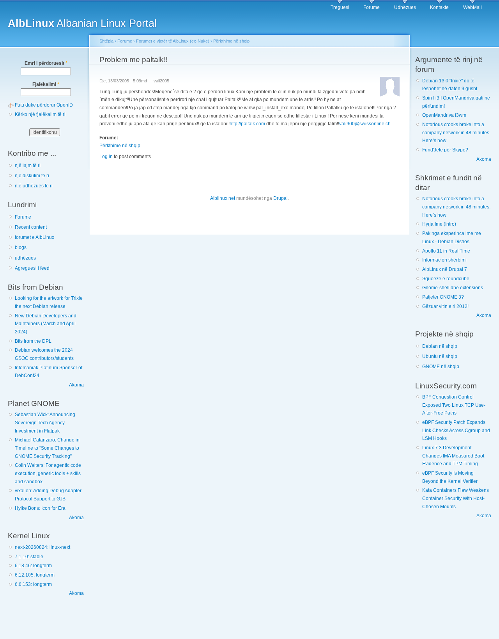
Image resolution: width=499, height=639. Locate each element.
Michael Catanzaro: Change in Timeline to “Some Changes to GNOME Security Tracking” (47, 448)
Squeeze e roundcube (445, 278)
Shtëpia (106, 41)
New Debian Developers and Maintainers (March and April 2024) (45, 324)
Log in (106, 156)
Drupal (280, 198)
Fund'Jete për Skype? (445, 150)
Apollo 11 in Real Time (446, 251)
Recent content (31, 227)
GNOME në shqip (440, 366)
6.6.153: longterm (33, 584)
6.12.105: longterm (35, 575)
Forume (371, 7)
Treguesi (340, 7)
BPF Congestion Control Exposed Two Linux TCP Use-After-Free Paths (453, 405)
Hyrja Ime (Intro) (439, 224)
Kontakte (439, 7)
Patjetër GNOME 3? (443, 297)
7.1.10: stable (29, 556)
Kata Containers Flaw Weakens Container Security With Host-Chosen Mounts (455, 498)
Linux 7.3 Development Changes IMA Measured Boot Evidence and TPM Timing (453, 455)
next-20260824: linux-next (42, 547)
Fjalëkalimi (45, 84)
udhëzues (25, 258)
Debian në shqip (439, 346)
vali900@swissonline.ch (365, 123)
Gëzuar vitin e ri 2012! (445, 306)
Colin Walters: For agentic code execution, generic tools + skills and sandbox (48, 473)
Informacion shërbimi (444, 260)
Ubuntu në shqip (439, 356)
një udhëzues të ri (34, 186)
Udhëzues (405, 7)
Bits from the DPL (33, 341)
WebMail (472, 7)
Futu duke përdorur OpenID (44, 105)
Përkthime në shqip (231, 41)
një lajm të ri (28, 165)
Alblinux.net (222, 198)
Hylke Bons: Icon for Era (40, 508)
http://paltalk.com (247, 123)
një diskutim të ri (32, 175)
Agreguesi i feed (32, 268)
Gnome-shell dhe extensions (452, 287)
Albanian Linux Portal (82, 23)
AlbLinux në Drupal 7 (444, 269)
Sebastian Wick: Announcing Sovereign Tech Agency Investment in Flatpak (45, 422)
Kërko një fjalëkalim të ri (40, 114)
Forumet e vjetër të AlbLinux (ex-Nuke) (172, 41)
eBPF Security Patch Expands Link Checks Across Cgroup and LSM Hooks (456, 430)
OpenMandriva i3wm (444, 115)
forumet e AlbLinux (34, 237)
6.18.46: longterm (33, 565)
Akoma (76, 385)
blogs (21, 247)
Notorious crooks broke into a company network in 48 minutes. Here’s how (456, 132)
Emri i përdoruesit (46, 63)
